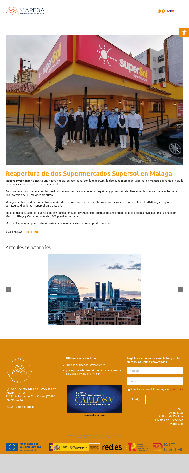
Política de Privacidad (169, 420)
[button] (184, 32)
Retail (35, 232)
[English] (169, 11)
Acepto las (157, 389)
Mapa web (176, 424)
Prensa (28, 232)
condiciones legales (157, 389)
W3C (180, 409)
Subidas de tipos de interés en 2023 (86, 365)
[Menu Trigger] (180, 11)
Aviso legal (176, 412)
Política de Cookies (171, 416)
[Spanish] (172, 11)
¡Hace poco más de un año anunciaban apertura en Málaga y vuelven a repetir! (93, 372)
